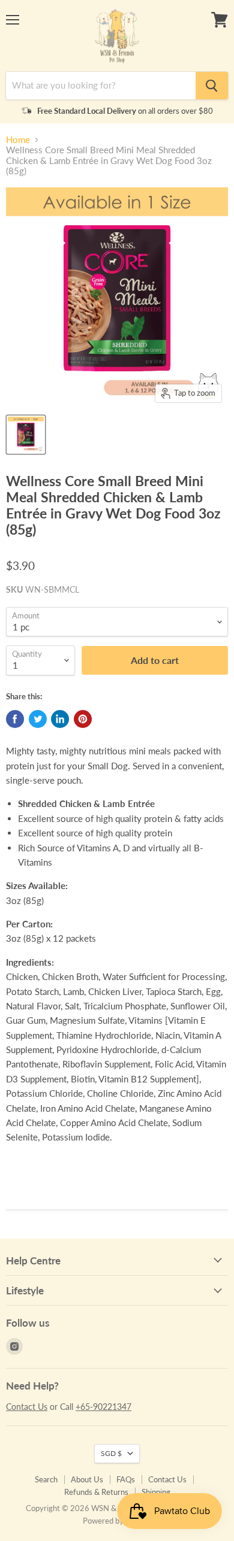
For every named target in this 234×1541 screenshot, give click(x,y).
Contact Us (26, 1407)
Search (46, 1479)
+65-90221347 (103, 1407)
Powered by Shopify (117, 1520)
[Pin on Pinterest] (83, 719)
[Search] (212, 85)
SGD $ (111, 1453)
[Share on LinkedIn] (60, 719)
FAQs (125, 1479)
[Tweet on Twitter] (38, 719)
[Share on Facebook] (15, 719)
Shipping (156, 1492)
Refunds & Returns (96, 1492)
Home (18, 140)
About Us (87, 1479)
